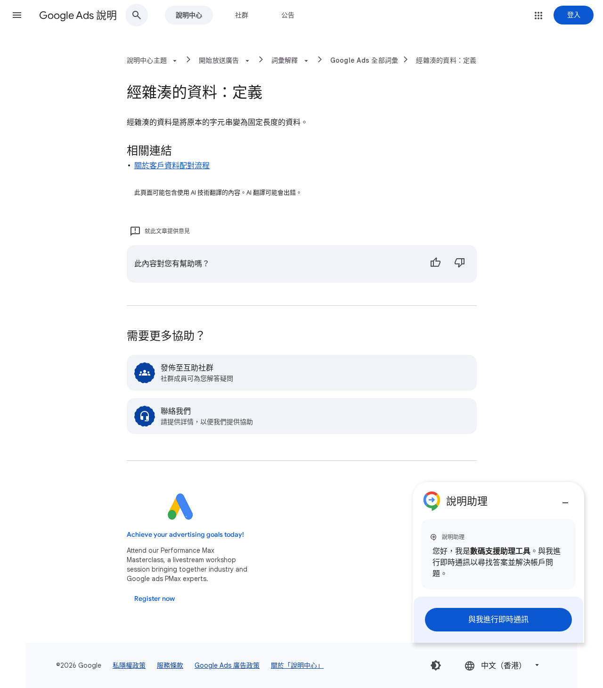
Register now (154, 599)
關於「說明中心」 (297, 665)
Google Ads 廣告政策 (227, 665)
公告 (287, 15)
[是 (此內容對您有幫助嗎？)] (435, 264)
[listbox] (502, 665)
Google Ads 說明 (78, 15)
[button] (17, 15)
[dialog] (498, 562)
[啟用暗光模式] (435, 665)
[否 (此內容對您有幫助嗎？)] (459, 264)
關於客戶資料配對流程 (172, 166)
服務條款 (170, 665)
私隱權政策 (129, 665)
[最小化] (565, 499)
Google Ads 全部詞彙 (364, 60)
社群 (241, 15)
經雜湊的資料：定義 (446, 60)
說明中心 (189, 15)
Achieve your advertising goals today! (185, 535)
